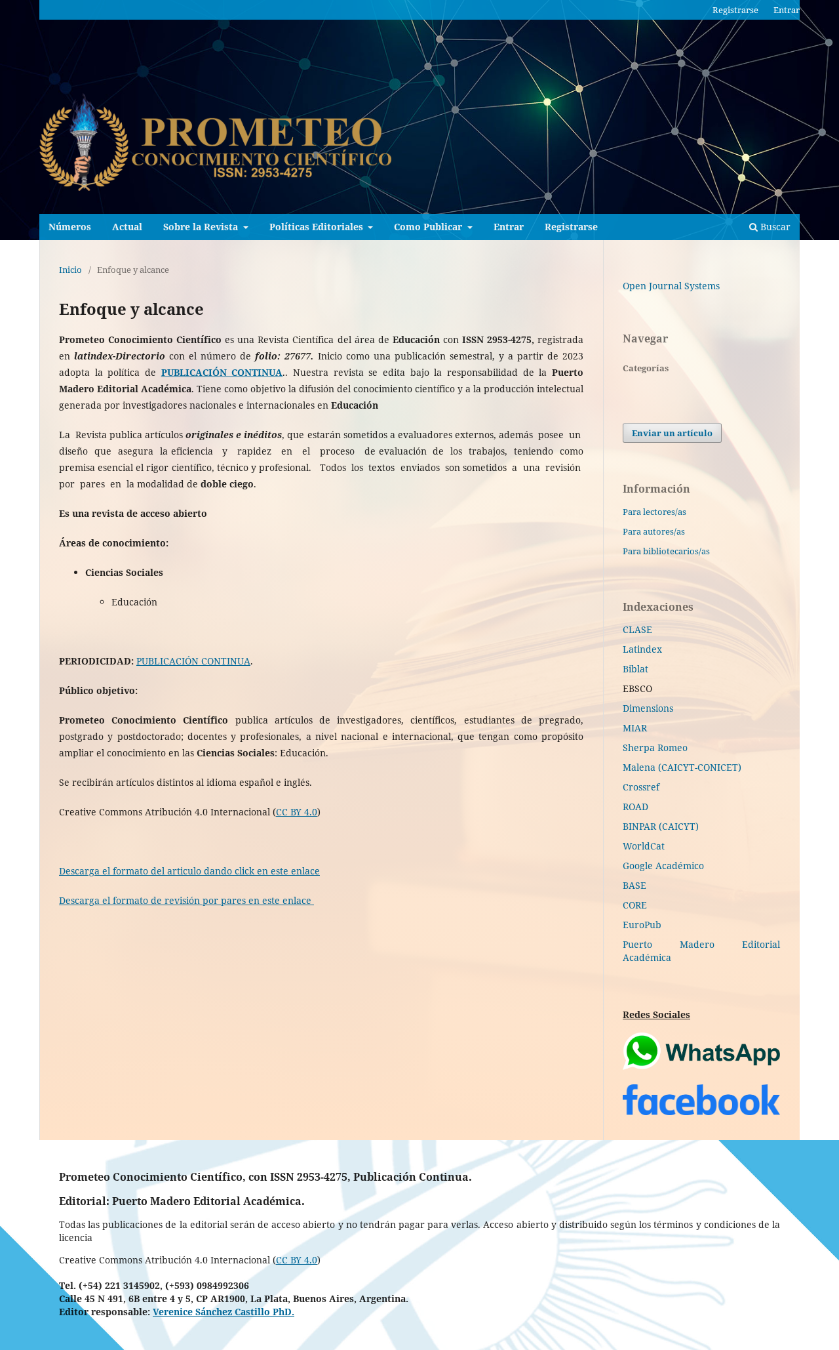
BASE (634, 885)
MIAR (635, 728)
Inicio (70, 270)
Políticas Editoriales (317, 226)
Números (70, 226)
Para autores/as (654, 531)
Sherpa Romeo (655, 747)
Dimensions (648, 708)
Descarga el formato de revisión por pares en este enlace (186, 900)
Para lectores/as (654, 512)
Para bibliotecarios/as (666, 551)
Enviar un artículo (672, 433)
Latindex (642, 649)
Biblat (635, 669)
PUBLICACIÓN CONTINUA (193, 661)
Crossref (641, 787)
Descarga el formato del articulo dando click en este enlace (189, 871)
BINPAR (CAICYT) (661, 826)
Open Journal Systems (671, 285)
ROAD (635, 806)
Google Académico (663, 865)
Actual (127, 226)
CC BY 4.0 (296, 812)
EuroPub (642, 924)
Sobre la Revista (202, 226)
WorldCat (644, 846)
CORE (635, 905)
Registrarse (571, 226)
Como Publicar (429, 226)
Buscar (774, 226)
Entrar (509, 226)
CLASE (637, 629)
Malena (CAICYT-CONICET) (682, 767)
